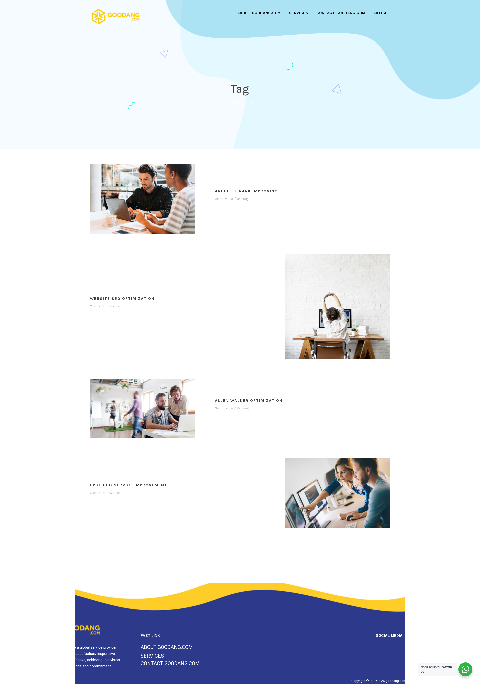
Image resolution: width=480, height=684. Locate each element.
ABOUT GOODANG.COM (259, 13)
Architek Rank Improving (246, 191)
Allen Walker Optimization (249, 400)
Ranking (243, 199)
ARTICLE (382, 13)
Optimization (224, 199)
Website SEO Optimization (122, 298)
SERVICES (298, 13)
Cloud (94, 306)
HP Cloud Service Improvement (129, 485)
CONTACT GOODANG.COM (341, 13)
